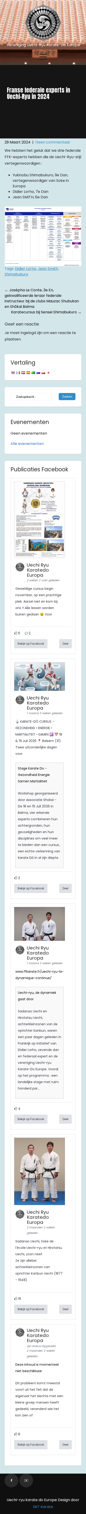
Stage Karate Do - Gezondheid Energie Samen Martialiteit (34, 775)
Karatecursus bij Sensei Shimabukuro (46, 312)
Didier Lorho (25, 268)
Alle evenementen (27, 443)
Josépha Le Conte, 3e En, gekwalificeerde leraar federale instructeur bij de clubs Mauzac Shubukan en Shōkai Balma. (42, 298)
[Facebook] (11, 1480)
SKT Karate (43, 1506)
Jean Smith (48, 268)
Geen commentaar (52, 142)
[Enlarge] (75, 212)
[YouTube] (26, 1480)
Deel (65, 644)
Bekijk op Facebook (31, 644)
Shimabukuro (16, 274)
